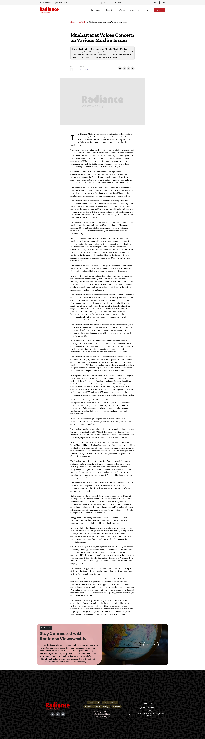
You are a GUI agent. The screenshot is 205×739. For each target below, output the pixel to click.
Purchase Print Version (125, 644)
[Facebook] (120, 68)
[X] (124, 68)
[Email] (133, 68)
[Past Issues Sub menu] (101, 10)
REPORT (82, 22)
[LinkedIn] (128, 68)
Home (72, 22)
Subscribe (159, 10)
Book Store (111, 10)
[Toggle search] (147, 10)
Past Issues (95, 10)
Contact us (151, 644)
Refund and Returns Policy (96, 706)
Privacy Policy (109, 702)
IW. (109, 716)
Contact (122, 10)
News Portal (135, 10)
